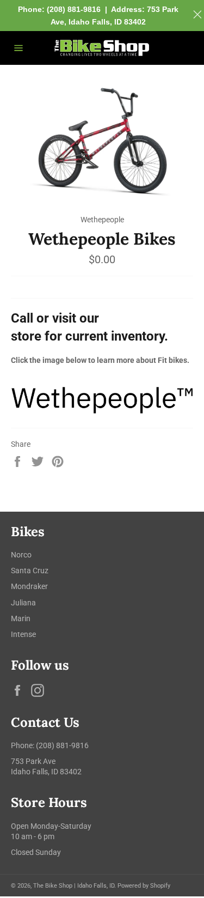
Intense (23, 634)
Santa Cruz (29, 570)
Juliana (23, 602)
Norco (21, 554)
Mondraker (29, 586)
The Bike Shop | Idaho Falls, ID (73, 885)
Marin (20, 618)
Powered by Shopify (144, 885)
